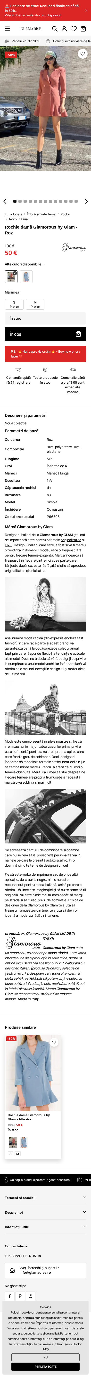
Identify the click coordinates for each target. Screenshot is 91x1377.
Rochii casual (18, 219)
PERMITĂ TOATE (46, 1367)
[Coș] (83, 29)
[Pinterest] (20, 1296)
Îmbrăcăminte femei (41, 214)
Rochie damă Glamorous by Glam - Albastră (29, 1117)
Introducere (14, 214)
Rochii (65, 214)
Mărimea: (12, 292)
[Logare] (64, 29)
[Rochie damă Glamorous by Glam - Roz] (13, 1142)
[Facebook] (10, 1296)
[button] (86, 10)
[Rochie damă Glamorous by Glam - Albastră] (23, 1142)
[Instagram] (30, 1296)
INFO (45, 1349)
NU (45, 1357)
